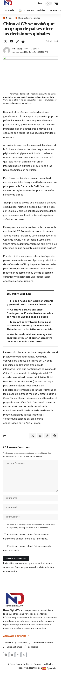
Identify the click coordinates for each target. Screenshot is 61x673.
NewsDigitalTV (21, 49)
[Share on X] (5, 41)
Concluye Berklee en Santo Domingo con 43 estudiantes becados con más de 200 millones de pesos (30, 313)
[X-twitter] (24, 654)
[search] (33, 3)
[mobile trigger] (55, 3)
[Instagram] (17, 654)
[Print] (23, 41)
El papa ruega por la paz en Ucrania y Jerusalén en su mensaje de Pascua (30, 302)
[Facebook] (5, 654)
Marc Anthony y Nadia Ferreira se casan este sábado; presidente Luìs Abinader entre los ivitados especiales (30, 325)
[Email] (11, 41)
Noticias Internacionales (29, 18)
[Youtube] (11, 654)
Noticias (10, 18)
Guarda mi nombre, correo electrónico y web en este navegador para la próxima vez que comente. (30, 526)
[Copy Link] (17, 41)
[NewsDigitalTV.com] (8, 3)
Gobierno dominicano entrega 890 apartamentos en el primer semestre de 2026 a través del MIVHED (29, 338)
